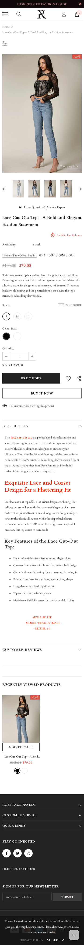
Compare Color (69, 166)
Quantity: (8, 348)
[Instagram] (28, 853)
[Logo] (41, 14)
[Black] (17, 770)
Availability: (9, 244)
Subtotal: (7, 365)
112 (11, 406)
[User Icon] (64, 14)
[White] (24, 770)
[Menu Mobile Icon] (5, 14)
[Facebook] (6, 853)
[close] (80, 4)
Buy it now (42, 393)
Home (6, 27)
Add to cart (21, 747)
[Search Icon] (18, 14)
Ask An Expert (55, 207)
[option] (42, 113)
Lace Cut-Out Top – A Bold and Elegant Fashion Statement (21, 757)
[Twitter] (17, 853)
